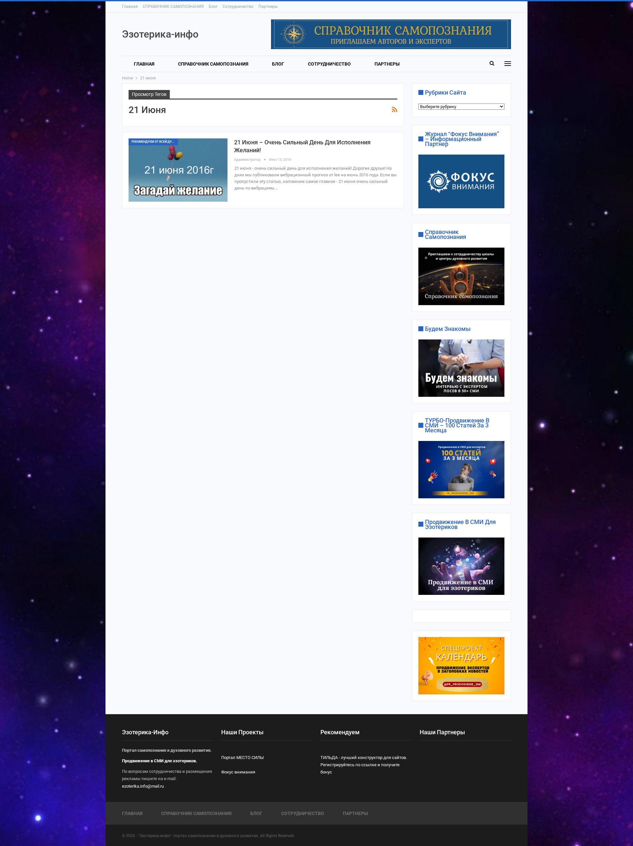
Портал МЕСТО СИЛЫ (242, 757)
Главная (130, 6)
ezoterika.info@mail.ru (143, 786)
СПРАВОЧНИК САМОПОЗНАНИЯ (173, 6)
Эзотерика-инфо (160, 34)
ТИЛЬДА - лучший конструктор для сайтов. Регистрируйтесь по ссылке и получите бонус (363, 764)
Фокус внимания (238, 772)
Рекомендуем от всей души (154, 141)
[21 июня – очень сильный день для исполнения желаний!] (178, 170)
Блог (213, 6)
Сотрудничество (238, 6)
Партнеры (268, 6)
